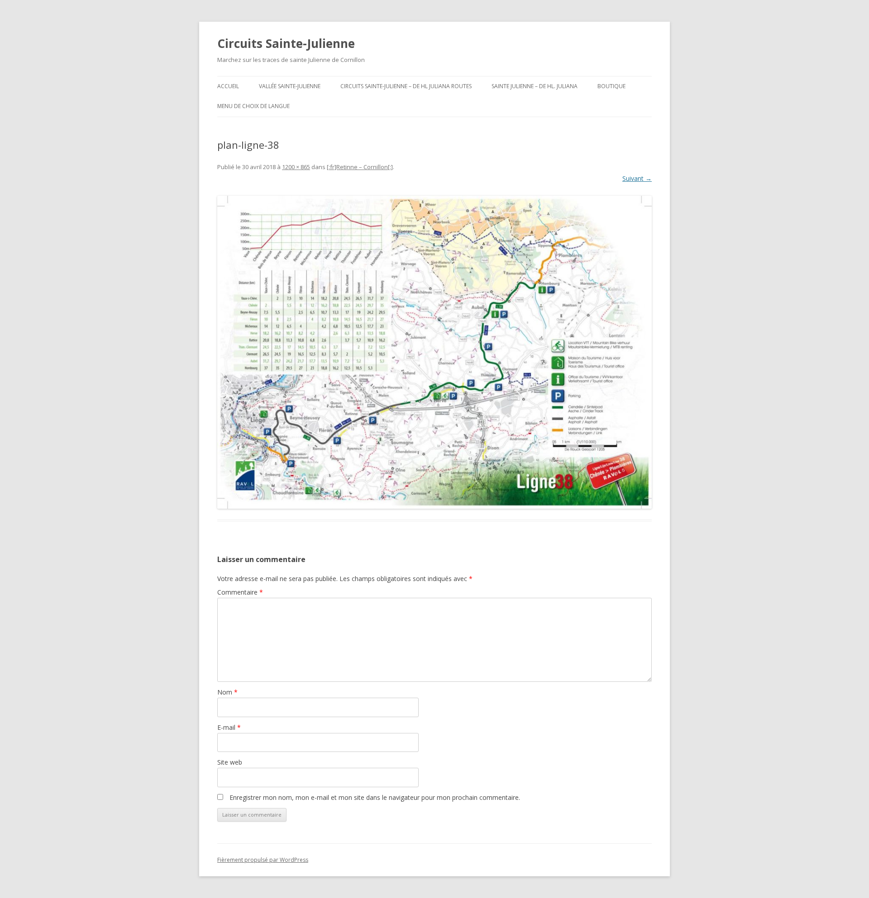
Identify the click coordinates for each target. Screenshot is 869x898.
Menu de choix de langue (253, 106)
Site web (229, 762)
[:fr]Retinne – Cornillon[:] (360, 167)
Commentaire (240, 592)
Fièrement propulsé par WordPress (262, 860)
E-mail (229, 727)
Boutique (611, 86)
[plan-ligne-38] (434, 352)
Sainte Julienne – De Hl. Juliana (535, 86)
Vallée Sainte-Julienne (289, 86)
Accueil (228, 86)
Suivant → (637, 178)
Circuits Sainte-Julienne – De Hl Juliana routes (406, 86)
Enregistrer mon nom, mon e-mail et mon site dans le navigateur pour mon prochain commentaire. (374, 797)
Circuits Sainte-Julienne (286, 43)
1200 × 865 (296, 167)
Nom (227, 692)
